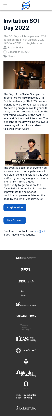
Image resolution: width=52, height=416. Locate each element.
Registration (15, 207)
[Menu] (5, 5)
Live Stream (14, 220)
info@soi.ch (41, 231)
